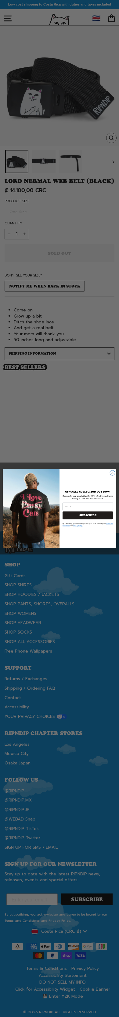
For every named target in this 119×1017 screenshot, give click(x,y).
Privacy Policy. (78, 526)
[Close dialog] (112, 472)
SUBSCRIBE (87, 515)
